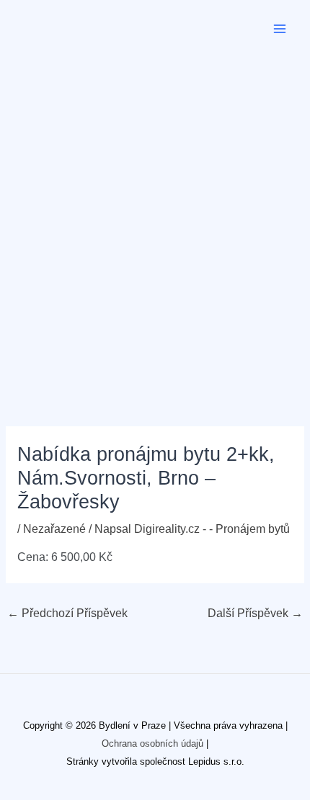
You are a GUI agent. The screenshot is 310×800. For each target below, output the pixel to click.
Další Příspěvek (255, 613)
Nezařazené (54, 529)
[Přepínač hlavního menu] (280, 28)
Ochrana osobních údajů (152, 743)
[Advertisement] (155, 219)
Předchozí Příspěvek (67, 613)
